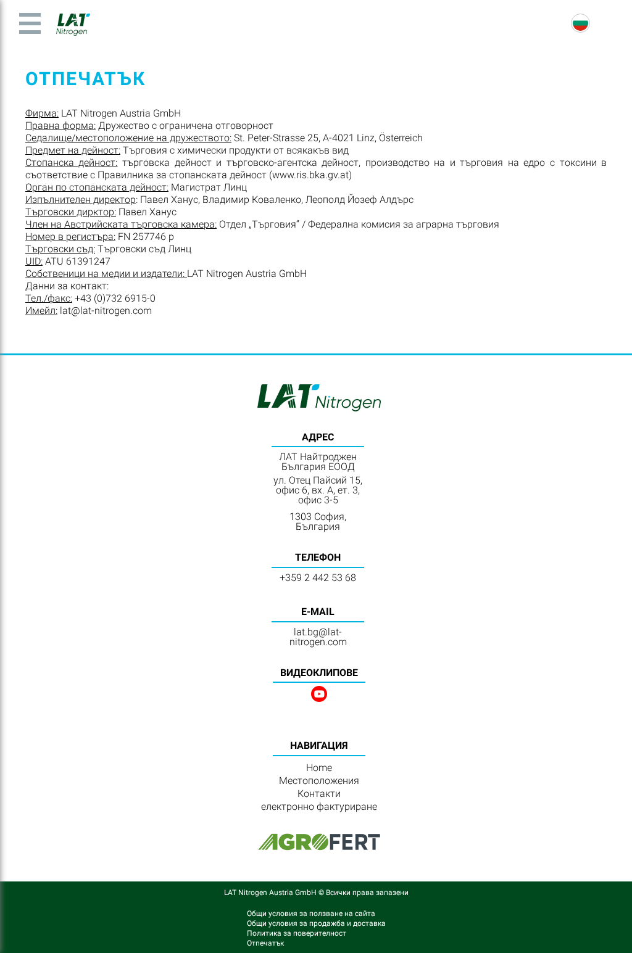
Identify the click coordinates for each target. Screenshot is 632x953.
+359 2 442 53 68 (318, 578)
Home (319, 768)
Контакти (319, 793)
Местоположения (319, 780)
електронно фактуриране (319, 806)
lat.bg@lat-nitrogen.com (318, 637)
